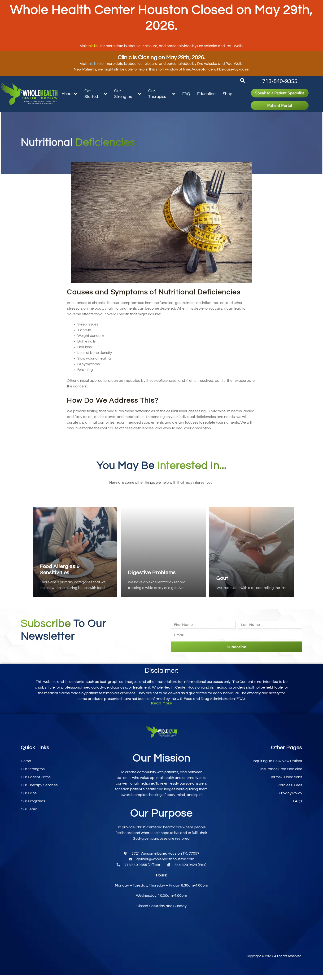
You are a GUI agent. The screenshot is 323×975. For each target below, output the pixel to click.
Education (206, 94)
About (67, 94)
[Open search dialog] (242, 81)
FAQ (186, 94)
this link (93, 46)
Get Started (91, 94)
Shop (227, 94)
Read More (161, 703)
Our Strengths (123, 94)
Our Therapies (157, 94)
